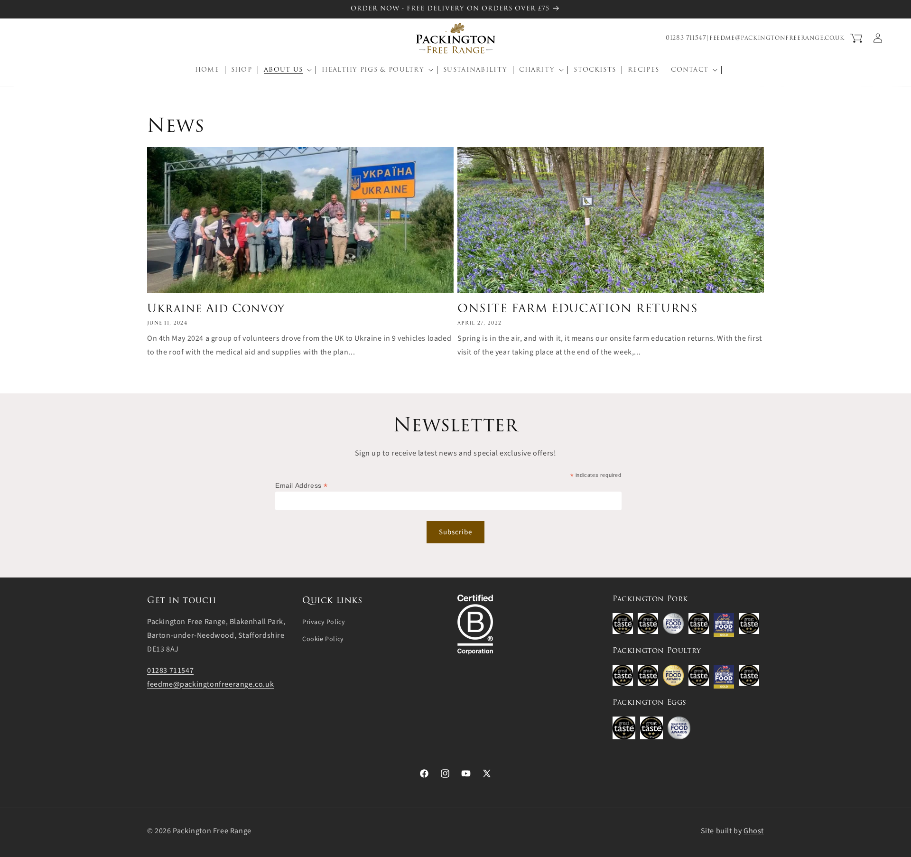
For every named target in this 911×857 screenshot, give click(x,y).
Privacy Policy (323, 622)
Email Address (301, 485)
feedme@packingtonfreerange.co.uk (776, 38)
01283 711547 (686, 38)
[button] (30, 38)
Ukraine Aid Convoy (216, 308)
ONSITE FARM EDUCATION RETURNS (577, 308)
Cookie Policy (323, 639)
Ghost (754, 831)
